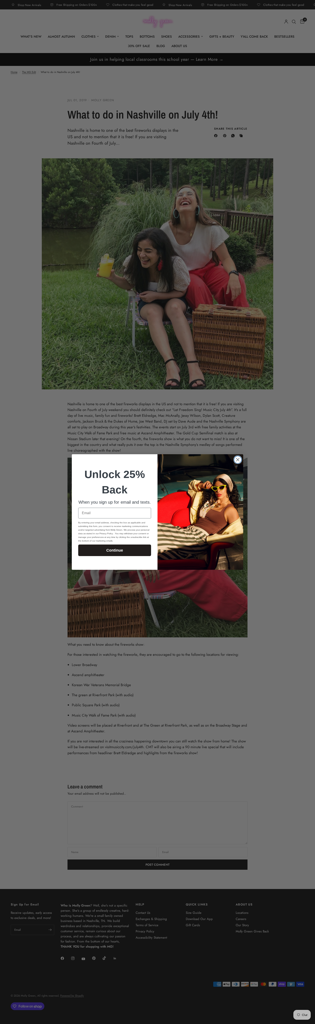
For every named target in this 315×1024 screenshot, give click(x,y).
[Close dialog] (238, 459)
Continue (114, 550)
